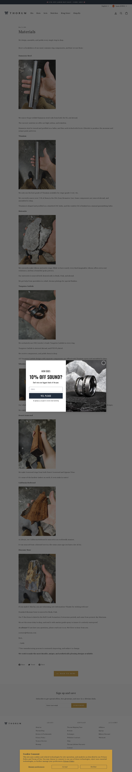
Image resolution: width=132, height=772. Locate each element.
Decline (94, 767)
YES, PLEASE (46, 395)
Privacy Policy (68, 761)
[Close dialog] (103, 363)
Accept (65, 767)
